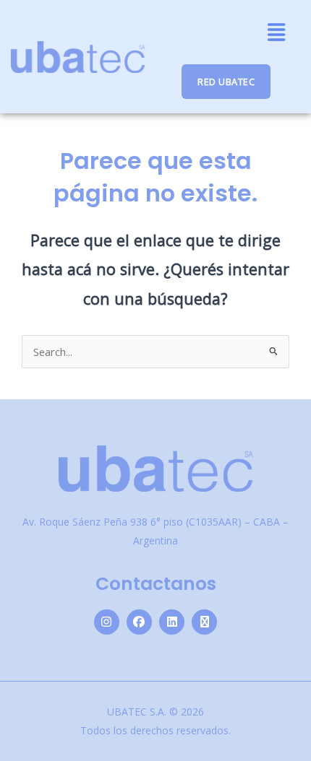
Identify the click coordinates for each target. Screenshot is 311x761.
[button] (277, 32)
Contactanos (155, 583)
